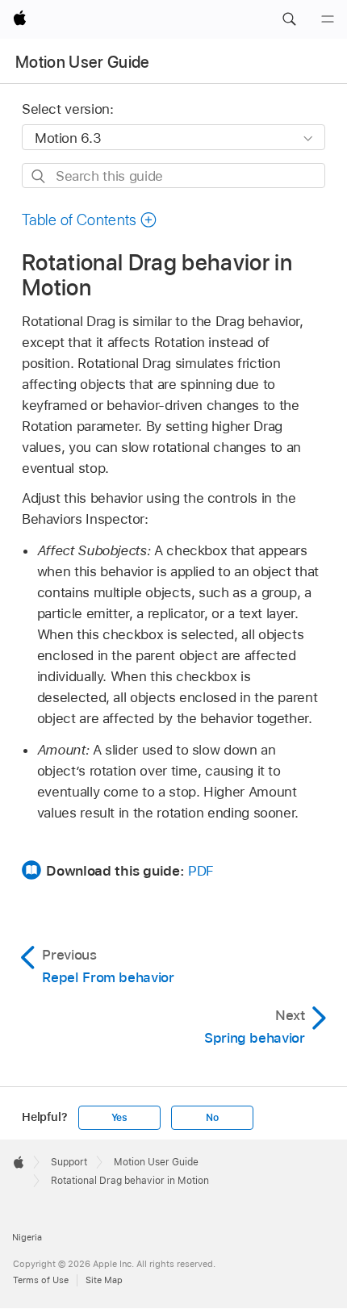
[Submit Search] (39, 176)
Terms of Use (41, 1280)
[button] (289, 19)
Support (69, 1162)
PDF (201, 871)
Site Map (104, 1280)
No (212, 1117)
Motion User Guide (82, 62)
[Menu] (327, 19)
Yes (119, 1117)
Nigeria (27, 1237)
